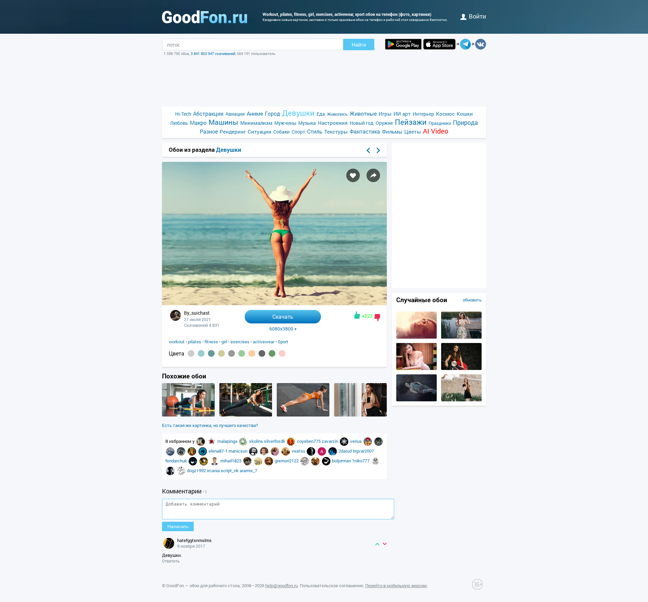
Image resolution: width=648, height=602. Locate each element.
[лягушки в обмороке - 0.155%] (211, 353)
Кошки (465, 113)
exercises (240, 342)
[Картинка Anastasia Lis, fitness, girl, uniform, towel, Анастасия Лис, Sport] (360, 415)
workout (177, 342)
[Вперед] (378, 150)
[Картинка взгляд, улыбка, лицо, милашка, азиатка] (416, 368)
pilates (194, 342)
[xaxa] (193, 461)
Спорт (298, 131)
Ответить (171, 561)
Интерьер (423, 114)
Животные (363, 113)
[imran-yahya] (286, 451)
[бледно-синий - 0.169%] (201, 353)
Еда (321, 114)
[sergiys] (344, 441)
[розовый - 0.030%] (282, 353)
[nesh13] (269, 461)
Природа (465, 122)
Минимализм (256, 122)
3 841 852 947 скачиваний (213, 53)
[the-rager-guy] (181, 470)
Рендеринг (233, 131)
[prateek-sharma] (204, 461)
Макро (198, 122)
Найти (359, 45)
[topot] (201, 441)
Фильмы (392, 131)
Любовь (179, 123)
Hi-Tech (183, 114)
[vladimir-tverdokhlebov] (253, 451)
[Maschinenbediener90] (375, 461)
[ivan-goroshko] (181, 451)
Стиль (314, 131)
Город (272, 113)
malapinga (227, 441)
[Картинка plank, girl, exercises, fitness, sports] (188, 415)
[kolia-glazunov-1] (264, 451)
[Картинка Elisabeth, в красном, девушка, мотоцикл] (461, 368)
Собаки (281, 131)
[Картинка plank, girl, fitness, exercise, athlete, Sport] (245, 415)
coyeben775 (309, 441)
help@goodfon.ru (281, 585)
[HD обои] (403, 44)
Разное (209, 131)
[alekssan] (170, 451)
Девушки (298, 113)
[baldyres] (378, 441)
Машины (223, 122)
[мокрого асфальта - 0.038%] (262, 353)
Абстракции (208, 113)
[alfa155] (291, 441)
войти (477, 16)
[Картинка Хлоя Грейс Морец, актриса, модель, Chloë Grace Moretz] (416, 337)
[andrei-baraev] (322, 451)
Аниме (255, 113)
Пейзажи (411, 122)
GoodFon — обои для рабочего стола (203, 585)
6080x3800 (281, 328)
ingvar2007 (363, 451)
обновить (472, 299)
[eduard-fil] (258, 461)
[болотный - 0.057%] (221, 353)
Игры (385, 113)
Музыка (307, 123)
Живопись (337, 114)
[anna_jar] (275, 451)
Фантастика (365, 131)
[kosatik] (315, 461)
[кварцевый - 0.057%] (231, 353)
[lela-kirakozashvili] (305, 461)
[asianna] (212, 441)
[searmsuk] (170, 470)
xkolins (256, 441)
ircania (214, 470)
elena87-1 (218, 451)
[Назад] (368, 150)
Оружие (384, 123)
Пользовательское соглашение (331, 585)
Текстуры (336, 131)
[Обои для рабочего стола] (204, 16)
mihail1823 (231, 461)
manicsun (238, 451)
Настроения (333, 122)
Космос (445, 113)
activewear (263, 342)
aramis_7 (248, 470)
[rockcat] (203, 451)
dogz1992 (197, 470)
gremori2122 (287, 461)
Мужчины (285, 123)
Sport (283, 342)
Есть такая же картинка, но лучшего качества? (210, 425)
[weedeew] (243, 441)
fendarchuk (176, 461)
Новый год (362, 123)
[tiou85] (333, 451)
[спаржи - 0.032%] (272, 353)
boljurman (342, 461)
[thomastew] (326, 461)
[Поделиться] (373, 175)
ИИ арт (402, 113)
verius (356, 441)
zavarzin (330, 441)
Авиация (235, 114)
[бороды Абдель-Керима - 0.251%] (191, 353)
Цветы (412, 131)
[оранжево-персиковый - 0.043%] (251, 353)
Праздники (440, 123)
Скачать (282, 316)
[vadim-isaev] (215, 461)
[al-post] (192, 451)
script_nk (230, 470)
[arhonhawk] (247, 461)
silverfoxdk (275, 441)
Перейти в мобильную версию (396, 585)
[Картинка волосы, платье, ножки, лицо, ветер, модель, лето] (461, 400)
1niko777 (361, 461)
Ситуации (259, 131)
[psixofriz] (368, 441)
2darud (346, 451)
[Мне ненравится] (377, 317)
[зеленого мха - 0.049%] (241, 353)
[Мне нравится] (357, 315)
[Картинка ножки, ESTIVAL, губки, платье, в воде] (416, 400)
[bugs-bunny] (311, 451)
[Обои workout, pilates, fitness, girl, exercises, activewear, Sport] (274, 303)
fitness (211, 342)
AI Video (435, 131)
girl (224, 342)
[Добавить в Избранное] (353, 175)
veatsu (299, 451)
